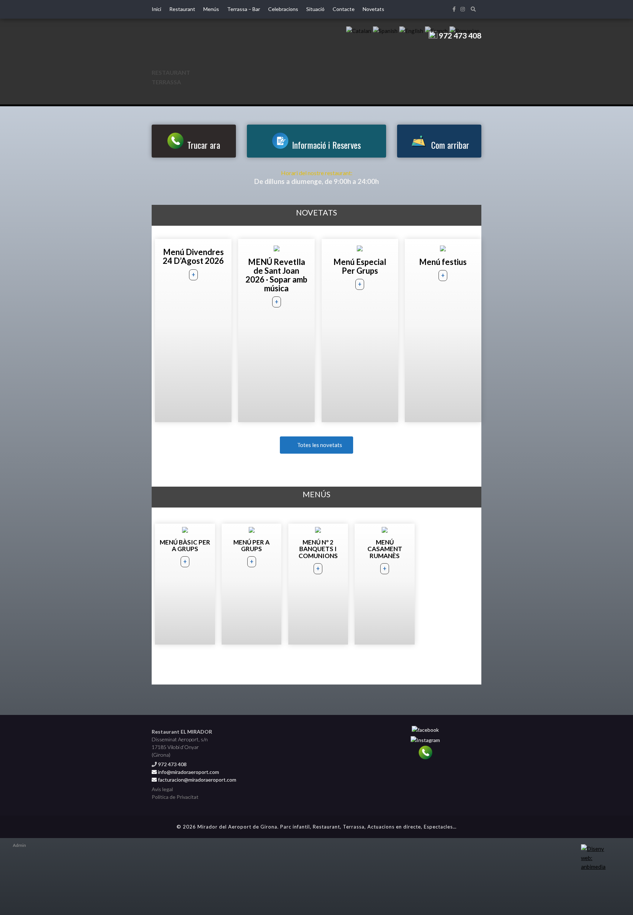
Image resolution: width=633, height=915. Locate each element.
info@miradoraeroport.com (188, 772)
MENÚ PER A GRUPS (251, 545)
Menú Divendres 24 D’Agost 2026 (193, 256)
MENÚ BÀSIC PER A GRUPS (185, 545)
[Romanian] (464, 30)
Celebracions (283, 9)
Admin (19, 845)
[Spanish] (385, 30)
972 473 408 (459, 35)
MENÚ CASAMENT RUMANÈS (384, 549)
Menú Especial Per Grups (359, 266)
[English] (411, 30)
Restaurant (182, 9)
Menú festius (443, 262)
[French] (436, 30)
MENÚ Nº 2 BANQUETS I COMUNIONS (318, 549)
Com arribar (450, 144)
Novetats (373, 9)
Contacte (344, 9)
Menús (211, 9)
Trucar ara (203, 144)
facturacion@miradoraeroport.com (196, 779)
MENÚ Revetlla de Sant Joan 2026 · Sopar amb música (276, 275)
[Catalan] (358, 30)
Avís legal (162, 789)
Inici (156, 9)
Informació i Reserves (326, 144)
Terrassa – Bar (243, 9)
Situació (315, 9)
